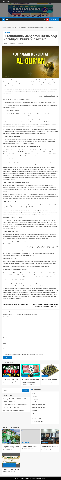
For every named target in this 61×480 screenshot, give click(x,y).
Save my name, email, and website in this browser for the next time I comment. (24, 354)
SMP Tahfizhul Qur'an (37, 421)
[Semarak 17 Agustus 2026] (30, 436)
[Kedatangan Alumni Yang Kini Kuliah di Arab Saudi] (11, 436)
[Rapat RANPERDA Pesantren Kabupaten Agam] (50, 436)
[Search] (45, 19)
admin (6, 43)
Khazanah (6, 32)
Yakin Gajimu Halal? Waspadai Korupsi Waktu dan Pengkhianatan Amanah (30, 381)
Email (4, 343)
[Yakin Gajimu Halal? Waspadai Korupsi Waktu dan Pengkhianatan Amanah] (30, 370)
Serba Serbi (35, 416)
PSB (33, 413)
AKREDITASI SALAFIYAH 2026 (11, 407)
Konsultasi (35, 399)
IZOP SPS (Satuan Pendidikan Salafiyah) (13, 410)
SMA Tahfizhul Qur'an (37, 419)
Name (5, 338)
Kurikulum (34, 402)
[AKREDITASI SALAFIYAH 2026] (11, 460)
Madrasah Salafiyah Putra (38, 404)
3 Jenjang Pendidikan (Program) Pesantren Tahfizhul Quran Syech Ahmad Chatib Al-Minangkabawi (45, 304)
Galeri (33, 393)
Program (34, 410)
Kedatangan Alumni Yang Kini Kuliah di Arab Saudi (15, 399)
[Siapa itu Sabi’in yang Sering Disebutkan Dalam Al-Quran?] (11, 370)
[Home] (3, 19)
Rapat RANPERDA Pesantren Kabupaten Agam (15, 404)
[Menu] (7, 19)
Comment (6, 316)
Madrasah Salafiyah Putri (38, 407)
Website (5, 348)
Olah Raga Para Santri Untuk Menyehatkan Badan (15, 303)
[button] (7, 19)
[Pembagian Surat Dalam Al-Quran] (50, 370)
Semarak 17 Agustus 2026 (10, 401)
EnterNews (35, 478)
